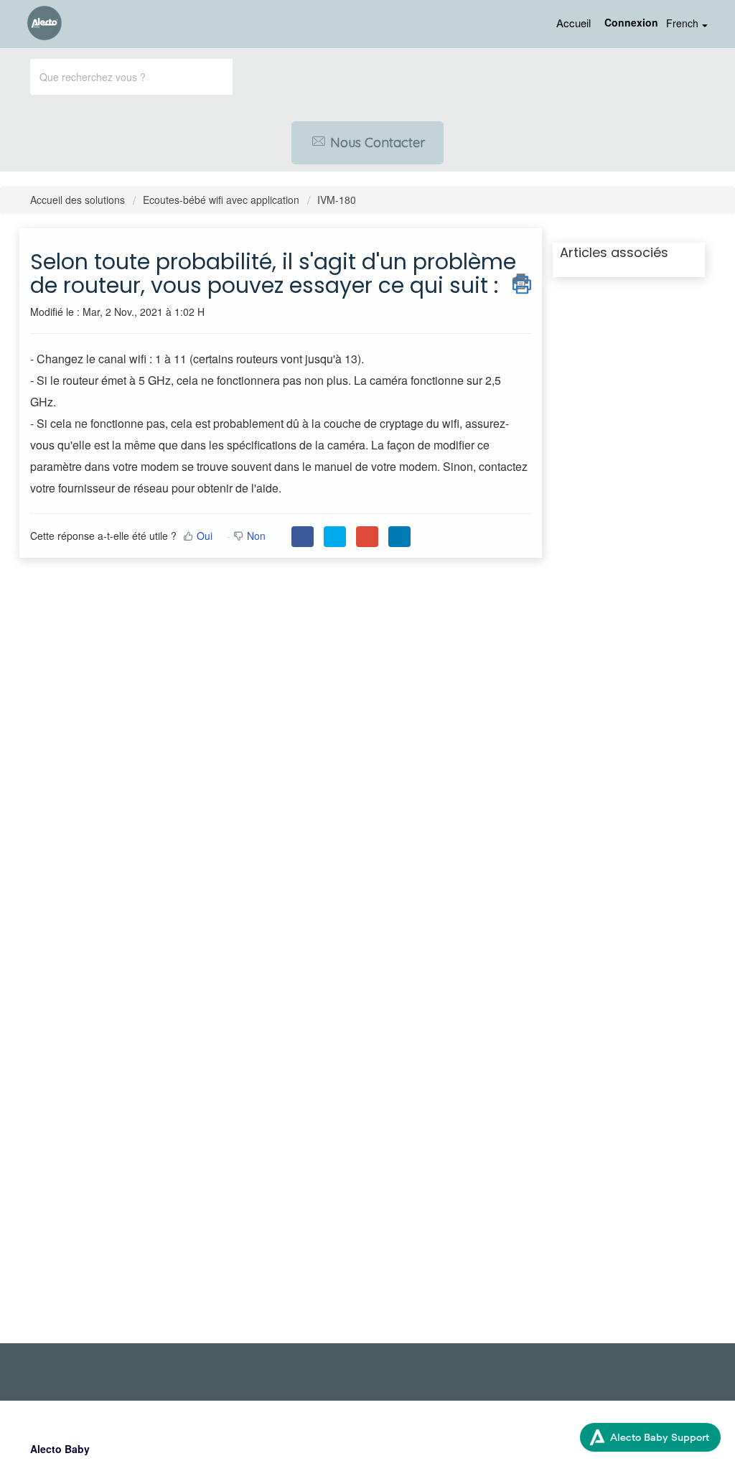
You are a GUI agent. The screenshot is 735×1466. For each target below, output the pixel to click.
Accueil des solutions (79, 199)
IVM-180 (336, 199)
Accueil (573, 22)
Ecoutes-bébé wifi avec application (221, 199)
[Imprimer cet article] (521, 281)
